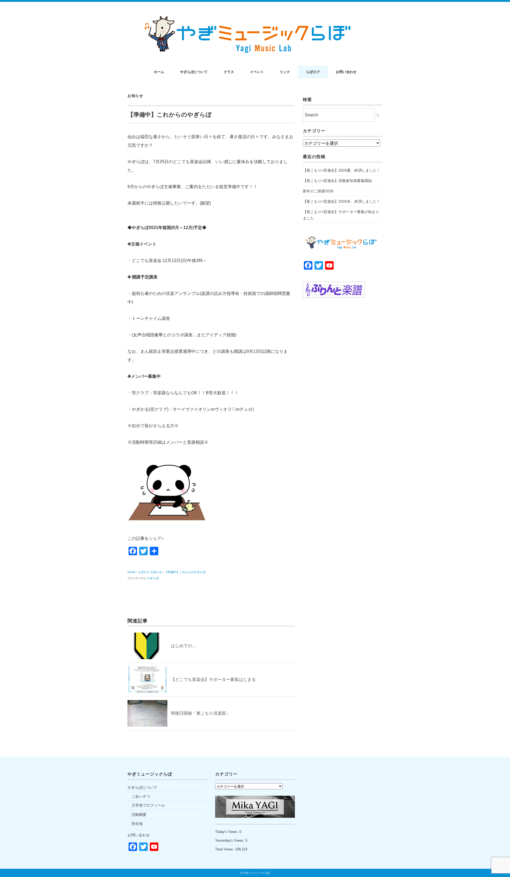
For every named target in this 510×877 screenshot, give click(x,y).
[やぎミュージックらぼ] (255, 16)
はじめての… (183, 645)
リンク (285, 72)
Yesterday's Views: (230, 840)
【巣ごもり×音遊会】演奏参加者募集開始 (337, 181)
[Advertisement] (342, 390)
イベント (257, 72)
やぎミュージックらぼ (256, 872)
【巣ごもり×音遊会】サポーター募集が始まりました (341, 215)
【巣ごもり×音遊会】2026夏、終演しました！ (341, 170)
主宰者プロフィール (148, 805)
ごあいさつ (140, 796)
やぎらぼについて (194, 72)
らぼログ (313, 72)
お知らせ (135, 96)
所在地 (137, 823)
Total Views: (225, 849)
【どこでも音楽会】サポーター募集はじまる (213, 679)
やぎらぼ (153, 578)
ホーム (159, 72)
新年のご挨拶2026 (318, 191)
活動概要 (138, 814)
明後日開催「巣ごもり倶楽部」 (200, 713)
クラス (229, 72)
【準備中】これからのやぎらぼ (185, 572)
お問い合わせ (346, 72)
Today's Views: (227, 832)
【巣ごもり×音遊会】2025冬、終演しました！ (341, 201)
